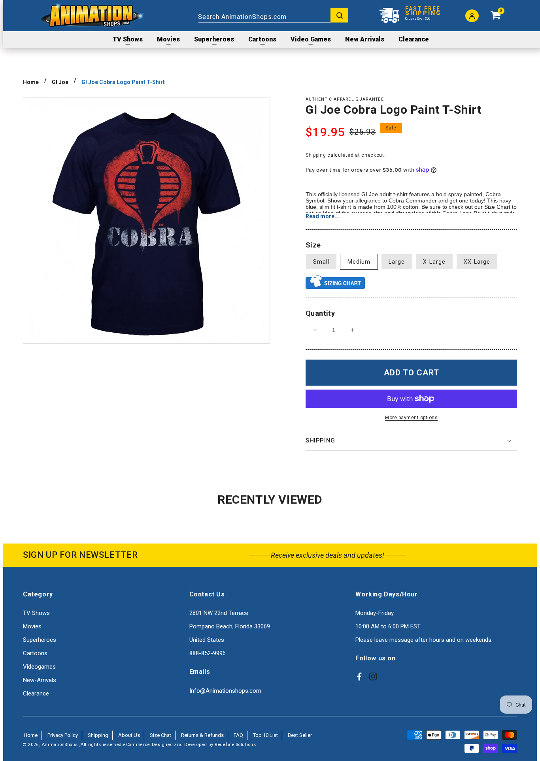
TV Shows (36, 613)
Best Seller (300, 735)
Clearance (36, 693)
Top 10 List (265, 735)
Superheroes (39, 639)
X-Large (434, 262)
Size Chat (160, 735)
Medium (358, 262)
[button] (411, 441)
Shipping (316, 155)
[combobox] (273, 15)
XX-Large (477, 262)
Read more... (322, 216)
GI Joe (60, 82)
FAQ (238, 735)
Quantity (320, 313)
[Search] (339, 15)
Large (397, 262)
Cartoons (35, 653)
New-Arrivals (39, 680)
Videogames (39, 666)
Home (31, 82)
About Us (129, 735)
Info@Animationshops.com (225, 690)
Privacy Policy (62, 735)
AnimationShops (60, 744)
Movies (32, 626)
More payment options (411, 417)
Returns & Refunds (202, 735)
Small (321, 262)
